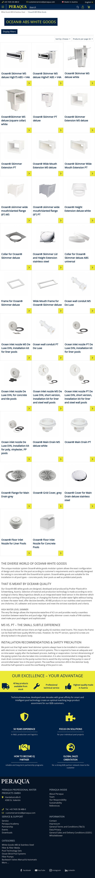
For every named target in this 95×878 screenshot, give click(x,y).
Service (5, 820)
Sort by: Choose (62, 39)
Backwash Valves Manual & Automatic (19, 859)
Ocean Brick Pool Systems (14, 853)
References (54, 805)
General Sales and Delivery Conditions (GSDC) (70, 832)
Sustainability (55, 802)
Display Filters (9, 31)
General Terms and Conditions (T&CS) (67, 826)
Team (52, 796)
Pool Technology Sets (12, 850)
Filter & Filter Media (11, 847)
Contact (53, 820)
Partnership (7, 826)
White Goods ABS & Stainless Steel (18, 844)
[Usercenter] (82, 7)
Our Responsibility (57, 799)
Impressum (54, 823)
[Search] (77, 6)
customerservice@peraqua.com (42, 2)
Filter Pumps (8, 856)
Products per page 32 (82, 39)
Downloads (7, 832)
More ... (5, 862)
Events (5, 829)
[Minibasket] (89, 7)
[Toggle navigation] (2, 7)
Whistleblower (56, 835)
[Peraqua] (17, 7)
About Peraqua (56, 794)
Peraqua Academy (10, 823)
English (88, 2)
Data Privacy (55, 829)
